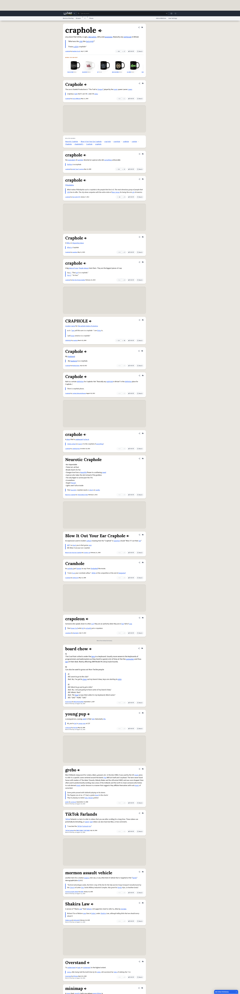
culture (88, 541)
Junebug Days (76, 449)
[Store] (171, 13)
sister (99, 972)
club (80, 41)
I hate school (71, 444)
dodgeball (122, 573)
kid (83, 628)
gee (73, 330)
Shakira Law (68, 920)
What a (69, 247)
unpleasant (79, 439)
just (75, 723)
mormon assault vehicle (71, 892)
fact (122, 624)
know (72, 336)
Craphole (67, 99)
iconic (116, 89)
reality (97, 490)
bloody (90, 798)
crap (130, 624)
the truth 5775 (76, 197)
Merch (140, 51)
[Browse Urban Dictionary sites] (69, 13)
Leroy (69, 972)
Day (82, 887)
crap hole (107, 141)
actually (88, 628)
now (86, 798)
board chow (68, 702)
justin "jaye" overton (78, 169)
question (117, 541)
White (94, 573)
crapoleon (68, 633)
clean (84, 679)
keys (93, 656)
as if (92, 624)
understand (72, 967)
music (136, 775)
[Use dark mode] (175, 13)
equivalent (71, 160)
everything (99, 444)
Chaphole (68, 144)
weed (104, 472)
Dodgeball (94, 568)
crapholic (98, 144)
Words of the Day (68, 18)
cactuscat (73, 802)
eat (66, 661)
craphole (67, 51)
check (91, 490)
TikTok (67, 819)
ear (140, 541)
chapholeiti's (79, 144)
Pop (105, 777)
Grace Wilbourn (76, 99)
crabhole (126, 141)
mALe (96, 94)
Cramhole (68, 578)
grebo (67, 802)
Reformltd (77, 920)
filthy (68, 243)
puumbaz (74, 252)
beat (74, 545)
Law (80, 909)
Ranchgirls (76, 633)
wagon (86, 878)
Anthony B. (76, 578)
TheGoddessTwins (82, 495)
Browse (78, 18)
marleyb (75, 340)
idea (115, 972)
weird (87, 822)
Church (72, 887)
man (90, 545)
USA (68, 192)
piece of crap (73, 268)
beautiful (84, 472)
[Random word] (166, 13)
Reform (89, 909)
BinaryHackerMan (79, 702)
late (93, 719)
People (81, 268)
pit (133, 192)
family (134, 878)
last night (89, 41)
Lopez (130, 89)
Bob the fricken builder (78, 280)
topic (79, 967)
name (73, 326)
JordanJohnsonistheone (79, 393)
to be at (86, 439)
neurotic (73, 490)
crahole (134, 141)
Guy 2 (69, 275)
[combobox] (123, 13)
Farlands (85, 826)
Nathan (69, 164)
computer (130, 659)
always (86, 268)
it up (73, 573)
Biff (68, 545)
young (80, 723)
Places (91, 18)
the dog (75, 728)
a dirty (76, 46)
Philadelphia (69, 185)
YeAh (75, 94)
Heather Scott (76, 51)
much (80, 444)
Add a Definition (161, 18)
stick (119, 679)
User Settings (172, 18)
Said (91, 822)
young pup (68, 728)
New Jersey (116, 192)
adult (84, 719)
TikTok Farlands (69, 830)
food (76, 695)
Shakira (103, 913)
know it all (74, 628)
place (82, 243)
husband (71, 356)
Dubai (93, 913)
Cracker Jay (87, 553)
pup (84, 723)
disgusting (92, 37)
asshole (80, 160)
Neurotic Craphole (71, 141)
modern (68, 326)
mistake (123, 909)
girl (77, 272)
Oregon (100, 89)
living (99, 330)
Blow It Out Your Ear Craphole (91, 141)
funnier (78, 568)
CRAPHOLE (68, 340)
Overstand (68, 976)
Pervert (73, 483)
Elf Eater (75, 976)
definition (80, 381)
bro (90, 826)
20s (104, 719)
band (97, 795)
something (108, 160)
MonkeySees (76, 366)
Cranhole (89, 144)
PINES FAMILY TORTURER (83, 830)
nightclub (127, 37)
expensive (108, 37)
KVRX (81, 892)
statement (86, 967)
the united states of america (88, 326)
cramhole (117, 141)
